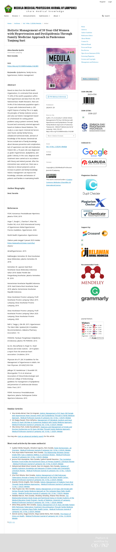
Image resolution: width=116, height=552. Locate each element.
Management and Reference (89, 62)
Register (103, 2)
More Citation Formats (55, 136)
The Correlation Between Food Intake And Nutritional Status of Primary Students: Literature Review (43, 460)
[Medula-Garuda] (93, 166)
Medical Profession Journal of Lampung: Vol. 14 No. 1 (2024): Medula (45, 418)
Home (6, 16)
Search (107, 16)
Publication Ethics (87, 35)
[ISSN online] (88, 105)
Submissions (44, 16)
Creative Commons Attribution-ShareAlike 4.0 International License (59, 182)
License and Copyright (88, 59)
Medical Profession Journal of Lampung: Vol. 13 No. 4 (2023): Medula (37, 425)
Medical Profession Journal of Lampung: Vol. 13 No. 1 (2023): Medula (41, 456)
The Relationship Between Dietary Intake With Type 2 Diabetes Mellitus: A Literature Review (40, 453)
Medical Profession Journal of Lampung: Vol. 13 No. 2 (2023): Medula (37, 480)
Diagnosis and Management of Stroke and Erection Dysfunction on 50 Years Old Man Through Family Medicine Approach (42, 428)
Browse (15, 16)
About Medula (85, 38)
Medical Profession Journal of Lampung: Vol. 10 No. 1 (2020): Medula (37, 431)
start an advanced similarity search (31, 436)
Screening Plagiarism (87, 56)
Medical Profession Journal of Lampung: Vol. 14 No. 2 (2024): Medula (45, 450)
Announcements (29, 16)
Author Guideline (86, 32)
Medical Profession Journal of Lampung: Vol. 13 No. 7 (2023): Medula (43, 493)
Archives (17, 23)
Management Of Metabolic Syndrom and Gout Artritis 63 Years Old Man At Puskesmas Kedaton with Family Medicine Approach (42, 421)
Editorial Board (86, 44)
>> (14, 522)
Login (110, 2)
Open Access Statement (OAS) (90, 53)
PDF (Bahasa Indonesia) (57, 97)
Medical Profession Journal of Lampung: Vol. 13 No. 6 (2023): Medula (38, 464)
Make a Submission (90, 79)
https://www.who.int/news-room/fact (21, 243)
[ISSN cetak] (83, 118)
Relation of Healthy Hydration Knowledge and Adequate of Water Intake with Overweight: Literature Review (41, 468)
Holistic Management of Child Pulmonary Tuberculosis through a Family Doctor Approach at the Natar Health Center (40, 476)
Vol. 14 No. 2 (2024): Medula (32, 23)
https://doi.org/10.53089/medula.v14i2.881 (23, 66)
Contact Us (84, 41)
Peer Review (85, 50)
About (56, 16)
